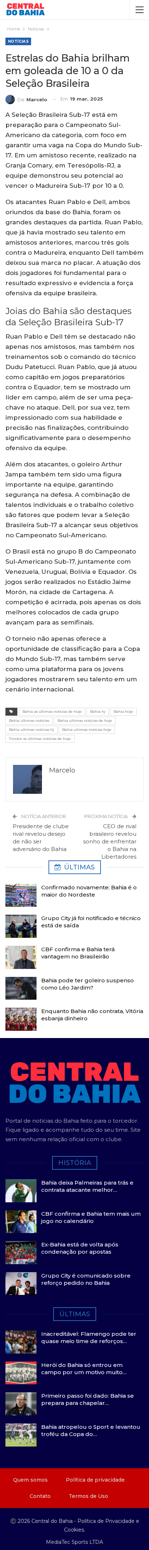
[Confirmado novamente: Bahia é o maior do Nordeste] (21, 895)
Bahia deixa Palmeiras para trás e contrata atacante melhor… (87, 1186)
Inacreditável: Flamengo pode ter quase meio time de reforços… (88, 1337)
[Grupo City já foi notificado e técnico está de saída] (21, 926)
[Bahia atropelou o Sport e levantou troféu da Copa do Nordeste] (21, 1435)
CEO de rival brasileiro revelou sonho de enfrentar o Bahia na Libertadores (109, 841)
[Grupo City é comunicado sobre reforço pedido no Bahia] (21, 1283)
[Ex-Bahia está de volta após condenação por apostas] (21, 1252)
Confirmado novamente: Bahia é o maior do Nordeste (89, 891)
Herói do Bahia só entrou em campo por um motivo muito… (84, 1368)
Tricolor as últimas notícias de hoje (40, 738)
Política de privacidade (95, 1480)
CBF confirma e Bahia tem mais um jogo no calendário (91, 1217)
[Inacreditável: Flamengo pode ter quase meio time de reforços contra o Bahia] (21, 1342)
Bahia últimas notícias (29, 720)
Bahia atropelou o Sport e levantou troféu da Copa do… (90, 1430)
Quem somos (30, 1480)
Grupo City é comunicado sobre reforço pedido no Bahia (86, 1279)
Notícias (18, 41)
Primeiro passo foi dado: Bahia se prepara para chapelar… (87, 1399)
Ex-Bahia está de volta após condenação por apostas (79, 1248)
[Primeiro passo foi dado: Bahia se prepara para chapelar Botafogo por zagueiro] (21, 1403)
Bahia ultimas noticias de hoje (85, 720)
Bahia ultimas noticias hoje (86, 729)
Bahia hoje (123, 711)
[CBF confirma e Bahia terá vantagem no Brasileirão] (21, 957)
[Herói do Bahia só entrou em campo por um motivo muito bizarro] (21, 1373)
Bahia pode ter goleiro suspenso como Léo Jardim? (87, 984)
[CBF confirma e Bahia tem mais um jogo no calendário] (21, 1221)
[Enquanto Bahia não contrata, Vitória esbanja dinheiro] (21, 1019)
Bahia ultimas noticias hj (31, 729)
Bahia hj (97, 711)
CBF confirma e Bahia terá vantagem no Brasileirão (78, 953)
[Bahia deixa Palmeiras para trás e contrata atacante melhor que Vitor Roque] (21, 1190)
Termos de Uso (88, 1496)
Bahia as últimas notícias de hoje (52, 711)
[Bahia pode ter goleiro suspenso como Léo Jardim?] (21, 988)
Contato (40, 1496)
